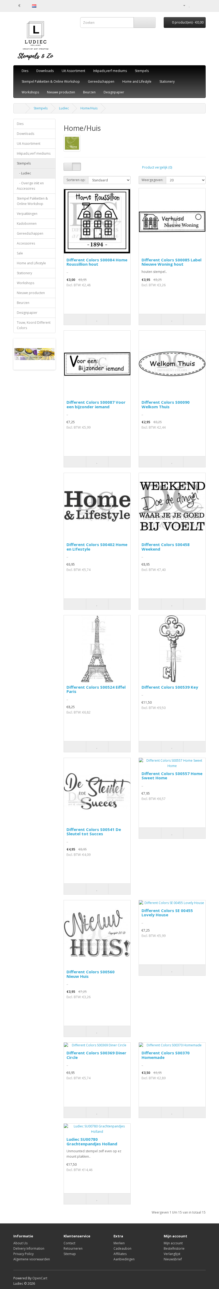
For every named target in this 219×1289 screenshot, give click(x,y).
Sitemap (70, 1254)
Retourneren (73, 1248)
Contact (69, 1243)
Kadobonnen (27, 223)
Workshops (30, 92)
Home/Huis (88, 108)
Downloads (45, 70)
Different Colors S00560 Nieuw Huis (91, 974)
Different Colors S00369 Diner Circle (96, 1055)
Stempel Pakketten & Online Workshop (51, 81)
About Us (20, 1243)
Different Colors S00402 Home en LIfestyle (97, 547)
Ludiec (64, 108)
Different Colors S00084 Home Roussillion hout (97, 262)
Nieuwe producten (61, 92)
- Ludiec (24, 173)
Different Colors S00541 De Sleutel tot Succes (94, 832)
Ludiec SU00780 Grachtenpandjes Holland (92, 1141)
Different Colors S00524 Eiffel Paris (96, 689)
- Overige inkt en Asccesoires (30, 186)
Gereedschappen (101, 81)
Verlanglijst (172, 1254)
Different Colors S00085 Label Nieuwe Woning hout (171, 262)
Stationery (167, 81)
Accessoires (26, 243)
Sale (20, 253)
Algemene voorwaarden (31, 1259)
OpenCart (39, 1278)
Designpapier (114, 92)
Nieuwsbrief (173, 1259)
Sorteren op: (76, 180)
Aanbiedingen (124, 1259)
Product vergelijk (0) (157, 167)
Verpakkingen (27, 213)
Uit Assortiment (73, 70)
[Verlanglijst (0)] (189, 5)
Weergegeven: (152, 180)
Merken (119, 1243)
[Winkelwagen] (195, 5)
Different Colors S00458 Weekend (166, 547)
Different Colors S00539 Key (170, 687)
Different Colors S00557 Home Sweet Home (172, 776)
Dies (25, 70)
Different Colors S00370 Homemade (166, 1055)
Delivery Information (28, 1248)
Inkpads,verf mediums (110, 70)
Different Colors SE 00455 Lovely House (167, 913)
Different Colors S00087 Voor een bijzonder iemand (96, 404)
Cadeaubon (122, 1248)
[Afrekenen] (201, 5)
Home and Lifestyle (136, 81)
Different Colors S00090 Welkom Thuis (166, 404)
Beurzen (89, 92)
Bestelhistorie (174, 1248)
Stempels (142, 70)
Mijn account (173, 1243)
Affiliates (120, 1254)
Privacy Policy (23, 1254)
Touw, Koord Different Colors (33, 325)
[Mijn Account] (182, 5)
